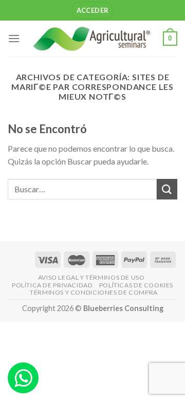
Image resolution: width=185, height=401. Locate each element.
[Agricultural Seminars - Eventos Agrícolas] (91, 38)
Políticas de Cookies (136, 285)
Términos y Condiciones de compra (94, 292)
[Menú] (14, 38)
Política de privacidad (52, 285)
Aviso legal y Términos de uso (91, 277)
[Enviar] (167, 189)
